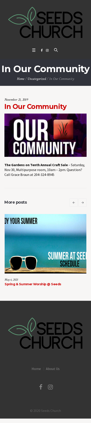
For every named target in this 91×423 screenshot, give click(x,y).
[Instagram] (47, 50)
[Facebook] (42, 50)
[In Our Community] (45, 134)
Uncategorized (37, 79)
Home (20, 79)
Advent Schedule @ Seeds (66, 284)
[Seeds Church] (45, 22)
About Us (53, 368)
